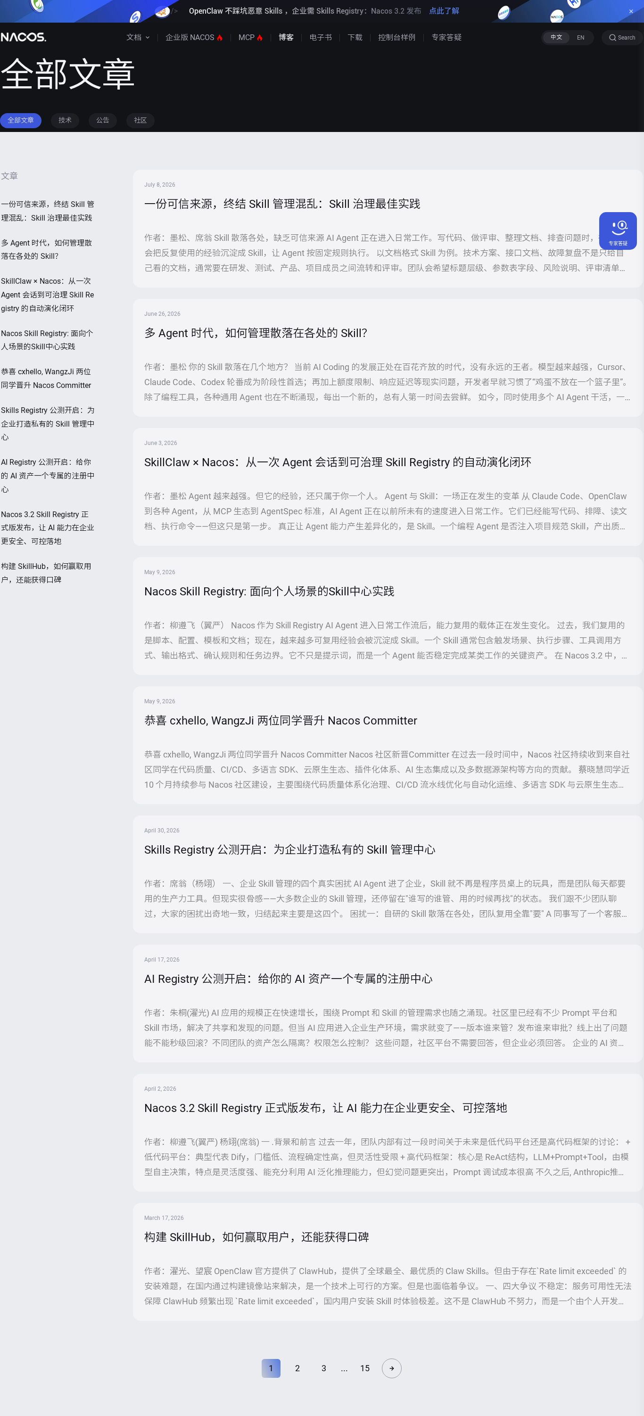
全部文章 (21, 120)
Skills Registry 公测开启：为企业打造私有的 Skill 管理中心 (48, 424)
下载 (355, 37)
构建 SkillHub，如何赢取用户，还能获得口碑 (46, 573)
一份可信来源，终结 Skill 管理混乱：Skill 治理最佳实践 (47, 211)
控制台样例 (397, 37)
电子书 (320, 37)
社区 (140, 120)
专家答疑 (446, 37)
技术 (65, 120)
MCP (247, 37)
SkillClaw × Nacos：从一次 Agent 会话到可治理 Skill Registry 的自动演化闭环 (47, 295)
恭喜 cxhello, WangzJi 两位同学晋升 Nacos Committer (46, 378)
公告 (102, 120)
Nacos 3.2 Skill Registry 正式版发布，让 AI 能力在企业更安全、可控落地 (47, 528)
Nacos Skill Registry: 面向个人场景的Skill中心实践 (47, 340)
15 (365, 1368)
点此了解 (444, 11)
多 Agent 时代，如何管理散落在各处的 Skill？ (46, 250)
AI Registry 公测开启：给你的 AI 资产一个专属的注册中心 (47, 476)
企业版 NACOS (190, 37)
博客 (286, 37)
